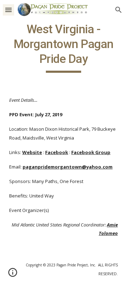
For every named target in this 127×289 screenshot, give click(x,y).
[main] (63, 47)
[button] (8, 9)
